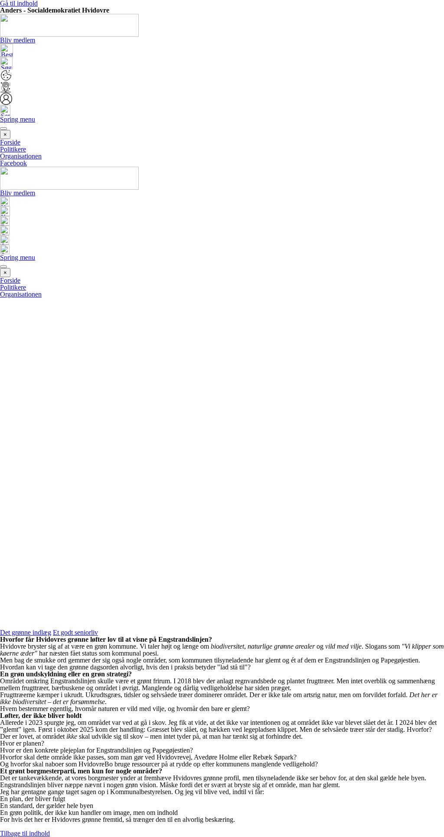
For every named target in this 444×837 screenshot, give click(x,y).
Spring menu (17, 119)
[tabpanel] (222, 733)
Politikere (13, 149)
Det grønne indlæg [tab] (25, 632)
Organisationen (21, 156)
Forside (10, 142)
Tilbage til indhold (25, 833)
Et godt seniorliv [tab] (75, 632)
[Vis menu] (3, 128)
